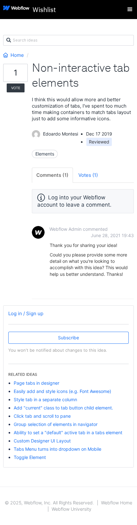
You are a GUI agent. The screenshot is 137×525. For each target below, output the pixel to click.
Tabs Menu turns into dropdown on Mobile (57, 449)
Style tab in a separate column (45, 399)
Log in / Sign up (25, 313)
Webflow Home (116, 502)
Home (17, 55)
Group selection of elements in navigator (55, 424)
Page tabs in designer (36, 383)
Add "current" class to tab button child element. (63, 407)
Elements (44, 153)
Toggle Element (30, 457)
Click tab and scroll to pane (42, 416)
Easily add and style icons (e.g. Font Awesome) (62, 391)
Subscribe (68, 337)
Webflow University (71, 509)
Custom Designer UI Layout (42, 440)
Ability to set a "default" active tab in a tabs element (68, 432)
